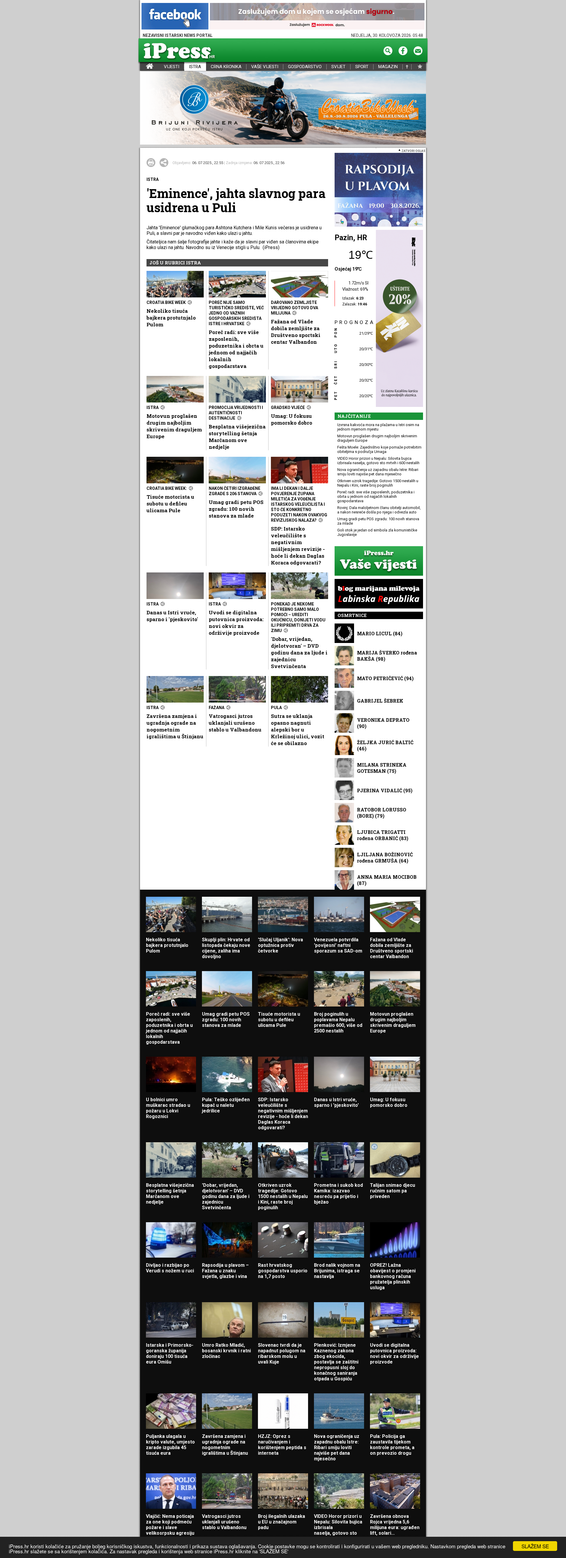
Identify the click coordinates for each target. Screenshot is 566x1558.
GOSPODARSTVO (305, 66)
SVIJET (338, 66)
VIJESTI (171, 66)
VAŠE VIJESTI (264, 66)
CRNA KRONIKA (226, 66)
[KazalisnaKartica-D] (398, 319)
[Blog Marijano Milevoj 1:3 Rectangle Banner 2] (379, 594)
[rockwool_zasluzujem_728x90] (317, 16)
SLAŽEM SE (535, 1546)
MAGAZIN (388, 66)
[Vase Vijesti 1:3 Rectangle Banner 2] (379, 561)
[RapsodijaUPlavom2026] (379, 190)
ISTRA (195, 66)
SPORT (361, 66)
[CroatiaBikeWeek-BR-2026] (283, 108)
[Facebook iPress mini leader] (175, 16)
